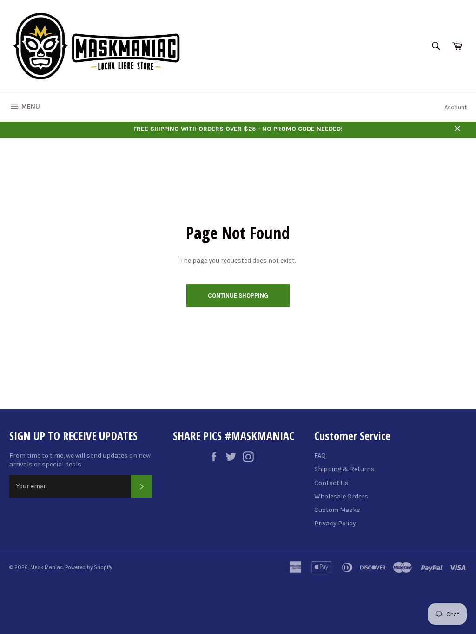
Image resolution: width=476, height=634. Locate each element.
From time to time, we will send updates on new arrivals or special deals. (80, 460)
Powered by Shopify (88, 567)
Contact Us (331, 483)
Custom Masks (337, 510)
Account (455, 107)
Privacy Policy (335, 523)
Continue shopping (238, 295)
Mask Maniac (46, 567)
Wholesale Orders (341, 496)
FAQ (320, 455)
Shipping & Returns (344, 469)
